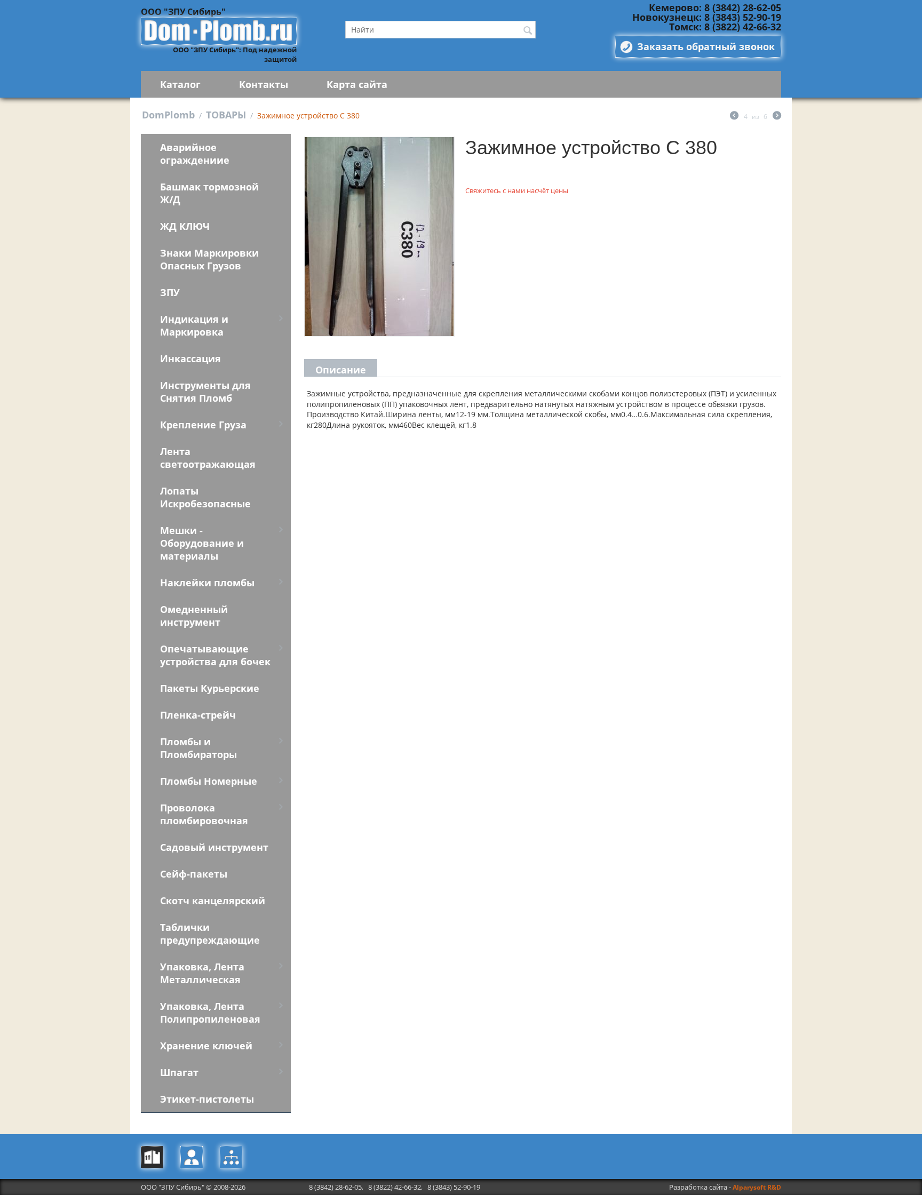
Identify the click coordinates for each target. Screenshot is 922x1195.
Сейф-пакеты (193, 873)
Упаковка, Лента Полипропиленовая (210, 1012)
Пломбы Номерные (208, 781)
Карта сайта (357, 84)
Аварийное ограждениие (194, 153)
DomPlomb (168, 114)
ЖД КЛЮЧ (185, 226)
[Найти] (527, 30)
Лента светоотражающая (208, 458)
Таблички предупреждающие (210, 933)
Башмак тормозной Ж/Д (209, 193)
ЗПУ (170, 292)
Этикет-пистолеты (207, 1099)
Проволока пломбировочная (204, 814)
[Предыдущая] (734, 116)
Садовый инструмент (214, 847)
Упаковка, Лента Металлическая (202, 973)
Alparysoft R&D (757, 1187)
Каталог (180, 84)
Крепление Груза (203, 424)
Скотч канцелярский (212, 900)
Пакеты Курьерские (209, 688)
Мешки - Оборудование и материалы (202, 543)
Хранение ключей (206, 1045)
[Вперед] (777, 116)
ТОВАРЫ (226, 114)
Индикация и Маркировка (194, 325)
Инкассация (190, 358)
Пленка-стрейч (198, 714)
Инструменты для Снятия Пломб (205, 391)
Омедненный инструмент (194, 615)
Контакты (263, 84)
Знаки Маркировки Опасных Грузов (209, 259)
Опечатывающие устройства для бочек (215, 655)
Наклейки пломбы (207, 582)
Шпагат (179, 1072)
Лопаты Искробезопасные (205, 497)
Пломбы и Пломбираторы (198, 748)
